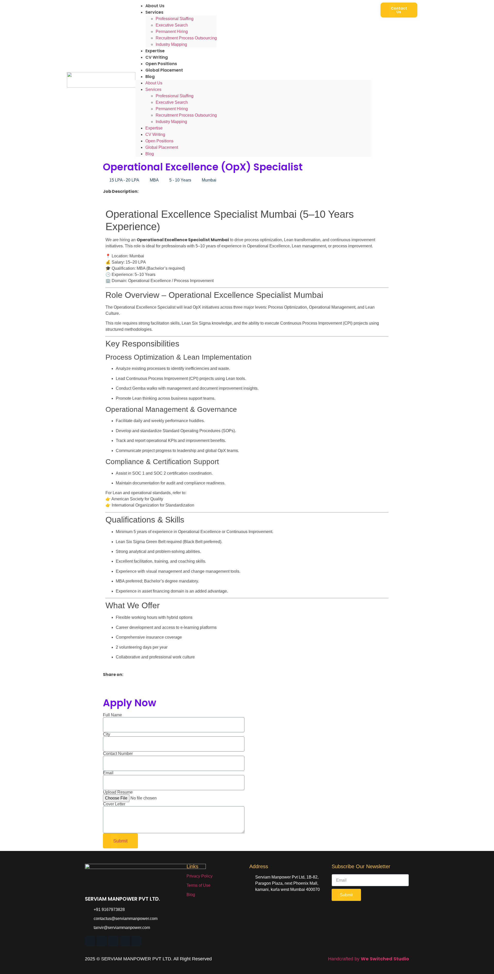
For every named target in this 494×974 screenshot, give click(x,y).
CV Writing (156, 57)
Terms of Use (198, 885)
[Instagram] (113, 941)
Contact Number (118, 754)
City (106, 734)
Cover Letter (114, 804)
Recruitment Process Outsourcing (186, 38)
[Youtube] (136, 941)
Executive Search (172, 25)
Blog (150, 77)
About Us (154, 6)
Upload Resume (118, 792)
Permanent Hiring (172, 31)
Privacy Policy (200, 876)
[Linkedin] (90, 941)
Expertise (155, 51)
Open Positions (161, 64)
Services (154, 12)
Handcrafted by (368, 958)
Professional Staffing (174, 18)
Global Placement (164, 70)
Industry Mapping (171, 44)
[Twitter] (101, 941)
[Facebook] (125, 941)
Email (108, 773)
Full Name (112, 715)
